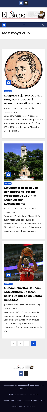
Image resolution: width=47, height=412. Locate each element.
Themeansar (24, 388)
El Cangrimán (29, 305)
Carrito (41, 400)
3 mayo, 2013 (12, 208)
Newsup (38, 385)
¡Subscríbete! (33, 394)
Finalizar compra (18, 407)
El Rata (26, 108)
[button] (43, 25)
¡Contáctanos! (20, 394)
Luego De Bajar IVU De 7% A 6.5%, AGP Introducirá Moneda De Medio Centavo (22, 99)
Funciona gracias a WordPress (16, 385)
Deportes (8, 283)
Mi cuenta (31, 407)
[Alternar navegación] (24, 25)
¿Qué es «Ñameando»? (12, 400)
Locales (8, 91)
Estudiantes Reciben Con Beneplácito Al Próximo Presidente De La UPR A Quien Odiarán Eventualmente (21, 195)
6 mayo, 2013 (12, 108)
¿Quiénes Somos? (30, 400)
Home (11, 394)
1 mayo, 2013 (12, 305)
